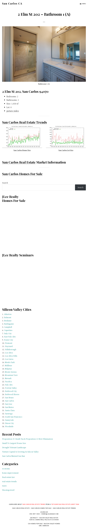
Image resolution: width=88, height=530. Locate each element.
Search (5, 183)
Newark (8, 378)
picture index (12, 110)
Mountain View (11, 375)
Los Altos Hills (11, 356)
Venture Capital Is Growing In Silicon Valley (20, 451)
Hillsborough (10, 349)
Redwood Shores (12, 394)
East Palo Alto (10, 336)
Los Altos (9, 352)
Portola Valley (11, 388)
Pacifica (8, 381)
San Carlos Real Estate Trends (24, 122)
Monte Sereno (11, 372)
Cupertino (8, 330)
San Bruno (9, 397)
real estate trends (9, 481)
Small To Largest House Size (14, 443)
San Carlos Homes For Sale (22, 174)
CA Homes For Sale (35, 524)
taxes (4, 485)
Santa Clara (10, 410)
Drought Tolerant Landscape (14, 447)
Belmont (7, 317)
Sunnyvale (9, 420)
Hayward (9, 346)
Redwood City (11, 391)
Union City (9, 423)
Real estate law (8, 477)
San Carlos (9, 401)
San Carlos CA (12, 3)
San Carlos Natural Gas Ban (13, 456)
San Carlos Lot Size (65, 150)
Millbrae (8, 365)
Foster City (8, 340)
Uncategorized (8, 490)
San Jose (8, 404)
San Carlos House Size (22, 150)
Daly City (8, 333)
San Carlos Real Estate (19, 162)
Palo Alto (9, 385)
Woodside (9, 426)
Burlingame (9, 324)
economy (6, 468)
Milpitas (8, 368)
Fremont (8, 343)
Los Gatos (9, 359)
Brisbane (7, 320)
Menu (84, 4)
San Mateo (9, 407)
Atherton (7, 314)
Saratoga (9, 413)
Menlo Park (10, 362)
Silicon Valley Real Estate (48, 518)
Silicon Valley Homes (52, 524)
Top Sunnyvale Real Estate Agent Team (65, 504)
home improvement (10, 473)
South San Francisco (13, 417)
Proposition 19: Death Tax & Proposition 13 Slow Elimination (27, 439)
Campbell (8, 327)
